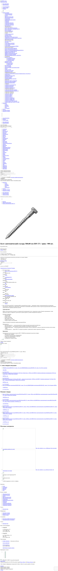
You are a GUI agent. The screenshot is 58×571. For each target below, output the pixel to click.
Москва (4, 146)
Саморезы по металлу (9, 86)
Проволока (5, 501)
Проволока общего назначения (11, 80)
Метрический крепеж (7, 498)
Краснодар (5, 141)
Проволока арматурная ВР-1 (10, 81)
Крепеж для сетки (8, 62)
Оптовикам (7, 108)
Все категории (8, 25)
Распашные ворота (10, 59)
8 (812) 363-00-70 (6, 544)
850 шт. (1, 249)
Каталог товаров (6, 12)
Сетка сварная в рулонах (9, 44)
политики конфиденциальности (17, 177)
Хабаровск (5, 165)
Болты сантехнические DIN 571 (11, 49)
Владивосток (5, 131)
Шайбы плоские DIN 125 (10, 52)
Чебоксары (5, 166)
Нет (2, 342)
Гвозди (4, 496)
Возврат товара (6, 514)
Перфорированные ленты (10, 75)
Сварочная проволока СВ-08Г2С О (12, 90)
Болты (6, 303)
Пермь (4, 154)
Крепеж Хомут (10, 63)
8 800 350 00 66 (6, 4)
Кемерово (4, 139)
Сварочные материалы (7, 504)
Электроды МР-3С (8, 95)
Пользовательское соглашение (8, 519)
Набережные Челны (6, 147)
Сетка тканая (7, 45)
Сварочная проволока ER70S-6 (11, 89)
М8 (5, 283)
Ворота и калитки (8, 57)
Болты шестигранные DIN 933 (11, 48)
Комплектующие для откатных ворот (12, 67)
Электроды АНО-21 (9, 93)
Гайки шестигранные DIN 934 (11, 51)
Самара (4, 157)
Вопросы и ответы (6, 111)
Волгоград (5, 132)
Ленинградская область (7, 143)
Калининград (5, 138)
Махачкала (5, 145)
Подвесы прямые (8, 77)
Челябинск (5, 167)
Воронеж (4, 133)
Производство (5, 509)
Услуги (4, 109)
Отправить (3, 178)
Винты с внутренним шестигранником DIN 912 (14, 50)
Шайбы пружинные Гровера (10, 54)
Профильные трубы (9, 71)
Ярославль (5, 168)
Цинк (6, 275)
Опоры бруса (7, 74)
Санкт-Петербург (6, 6)
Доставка (13, 268)
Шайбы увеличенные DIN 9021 (11, 53)
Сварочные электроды (7, 505)
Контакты (7, 106)
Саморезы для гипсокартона (10, 84)
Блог (6, 107)
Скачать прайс (5, 7)
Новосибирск (5, 150)
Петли (6, 68)
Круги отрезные (8, 29)
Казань (4, 137)
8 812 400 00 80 (6, 3)
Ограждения (5, 499)
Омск (4, 151)
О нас (6, 104)
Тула (3, 161)
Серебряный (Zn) (8, 277)
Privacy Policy (22, 562)
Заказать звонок (6, 194)
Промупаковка (8, 287)
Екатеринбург (5, 134)
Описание (9, 268)
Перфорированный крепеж (8, 500)
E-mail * (2, 356)
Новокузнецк (5, 149)
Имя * (1, 172)
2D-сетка (6, 42)
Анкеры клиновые (6, 495)
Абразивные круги (6, 494)
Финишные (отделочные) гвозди (11, 37)
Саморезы (5, 502)
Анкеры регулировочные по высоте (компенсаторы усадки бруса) (17, 73)
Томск (4, 160)
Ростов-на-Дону (6, 155)
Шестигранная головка (9, 295)
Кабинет (4, 8)
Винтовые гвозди (8, 36)
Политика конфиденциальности (9, 518)
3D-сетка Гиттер (8, 41)
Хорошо (2, 565)
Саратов (4, 159)
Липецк (4, 144)
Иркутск (4, 136)
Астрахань (5, 129)
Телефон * (2, 173)
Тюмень (4, 162)
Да (0, 342)
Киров (4, 140)
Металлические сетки (7, 497)
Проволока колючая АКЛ (10, 82)
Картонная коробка (8, 279)
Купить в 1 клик (3, 260)
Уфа (3, 164)
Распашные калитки (11, 58)
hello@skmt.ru (5, 547)
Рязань (4, 156)
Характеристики (3, 268)
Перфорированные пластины (10, 78)
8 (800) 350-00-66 (6, 541)
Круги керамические (9, 30)
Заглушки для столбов (9, 70)
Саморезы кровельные (9, 85)
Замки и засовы (8, 69)
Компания (5, 103)
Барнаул (4, 130)
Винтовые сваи (8, 65)
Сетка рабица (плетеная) (9, 43)
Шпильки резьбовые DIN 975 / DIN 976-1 (13, 55)
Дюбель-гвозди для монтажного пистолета (13, 38)
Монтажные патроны (9, 39)
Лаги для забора (8, 66)
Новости (6, 105)
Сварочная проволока (7, 503)
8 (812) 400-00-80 (6, 543)
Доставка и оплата (6, 110)
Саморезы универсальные (10, 87)
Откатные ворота (10, 60)
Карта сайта (2, 561)
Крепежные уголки (8, 76)
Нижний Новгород (6, 148)
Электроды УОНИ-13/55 (9, 100)
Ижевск (4, 135)
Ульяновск (5, 163)
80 (5, 285)
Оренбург (4, 152)
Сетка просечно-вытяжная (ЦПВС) (12, 46)
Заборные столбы (8, 61)
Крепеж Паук (9, 64)
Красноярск (5, 142)
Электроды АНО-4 (8, 94)
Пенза (4, 153)
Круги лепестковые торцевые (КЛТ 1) (12, 28)
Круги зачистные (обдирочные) (11, 27)
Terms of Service (30, 562)
